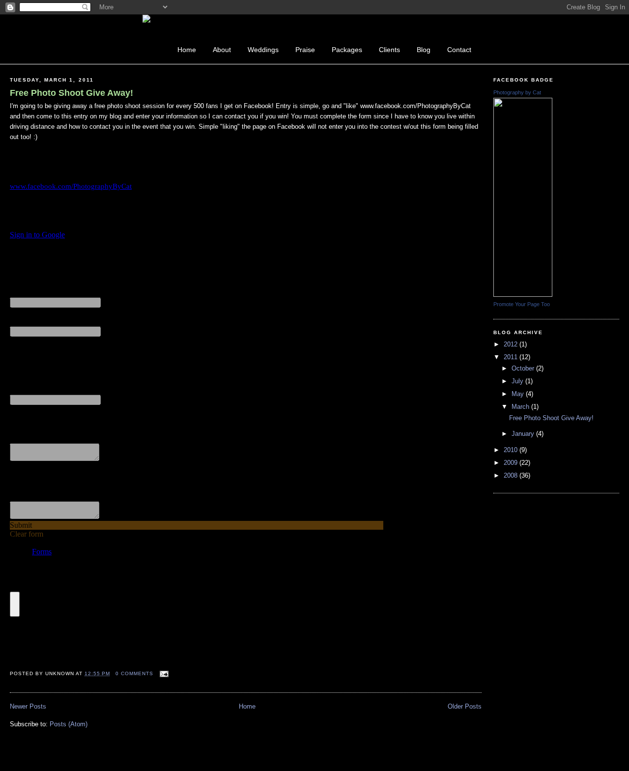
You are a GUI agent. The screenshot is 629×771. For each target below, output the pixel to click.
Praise (305, 50)
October (524, 368)
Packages (347, 50)
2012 (511, 344)
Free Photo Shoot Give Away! (71, 93)
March (521, 406)
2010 (511, 450)
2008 (511, 475)
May (519, 394)
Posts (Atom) (68, 724)
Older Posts (465, 706)
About (222, 50)
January (524, 433)
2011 (511, 357)
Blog (423, 50)
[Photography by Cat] (522, 294)
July (518, 381)
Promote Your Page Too (521, 304)
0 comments (134, 673)
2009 (511, 462)
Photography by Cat (517, 92)
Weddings (263, 50)
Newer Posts (28, 706)
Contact (459, 50)
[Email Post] (163, 673)
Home (186, 50)
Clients (389, 50)
